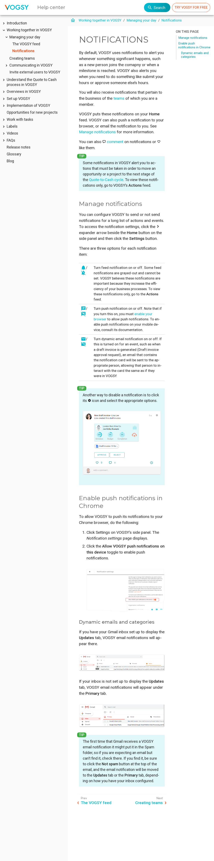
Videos (12, 133)
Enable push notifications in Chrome (194, 45)
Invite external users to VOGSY (34, 72)
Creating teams (22, 58)
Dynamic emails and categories (195, 55)
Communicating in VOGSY (30, 65)
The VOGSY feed (26, 44)
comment (115, 141)
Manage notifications (192, 38)
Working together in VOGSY (29, 30)
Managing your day (24, 37)
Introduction (17, 23)
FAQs (11, 140)
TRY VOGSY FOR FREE (191, 7)
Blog (10, 161)
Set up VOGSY (18, 98)
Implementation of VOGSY (28, 105)
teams (118, 98)
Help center (51, 7)
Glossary (14, 154)
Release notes (19, 147)
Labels (12, 126)
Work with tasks (20, 119)
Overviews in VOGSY (24, 91)
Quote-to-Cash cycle (106, 179)
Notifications (23, 51)
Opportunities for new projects (32, 112)
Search (159, 7)
